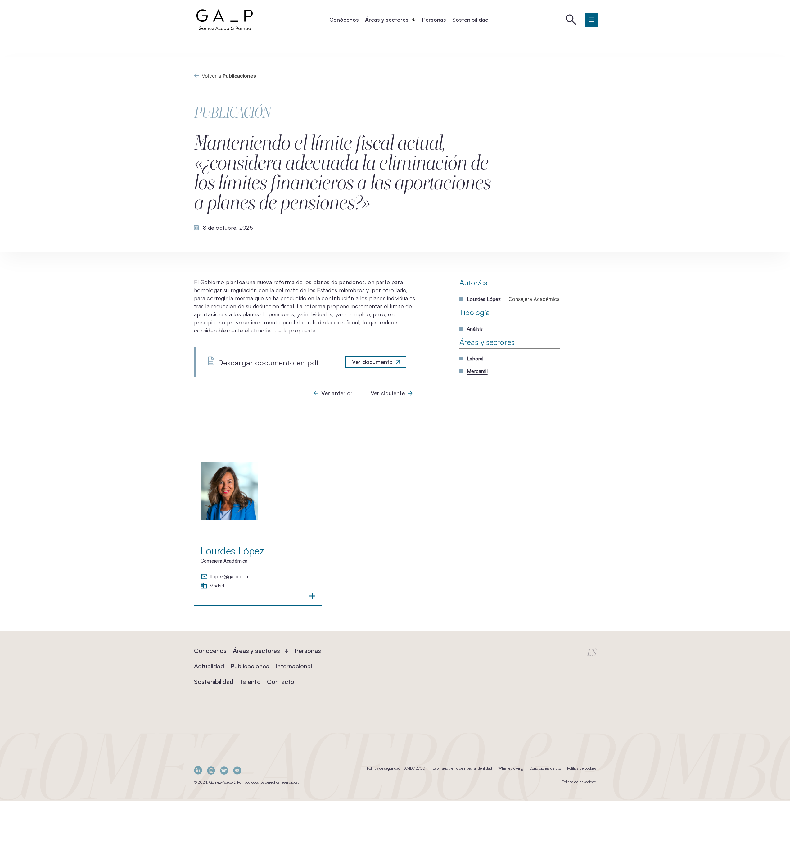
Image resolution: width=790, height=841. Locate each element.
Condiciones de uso (545, 768)
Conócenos (344, 19)
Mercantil (477, 371)
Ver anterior (337, 393)
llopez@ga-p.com (230, 577)
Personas (434, 19)
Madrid (216, 586)
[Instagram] (211, 770)
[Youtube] (237, 770)
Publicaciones (249, 666)
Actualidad (209, 666)
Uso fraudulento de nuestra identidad (462, 768)
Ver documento (372, 361)
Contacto (280, 681)
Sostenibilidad (470, 19)
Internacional (293, 666)
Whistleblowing (510, 768)
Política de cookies (581, 768)
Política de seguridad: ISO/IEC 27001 (397, 768)
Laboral (475, 358)
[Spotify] (224, 770)
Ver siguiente (388, 393)
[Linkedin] (198, 770)
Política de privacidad (579, 782)
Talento (250, 681)
